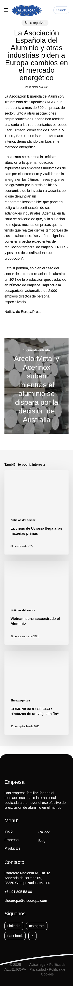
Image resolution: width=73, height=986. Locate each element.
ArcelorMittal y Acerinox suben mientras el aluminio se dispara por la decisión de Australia (36, 386)
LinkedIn (13, 926)
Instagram (37, 926)
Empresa (11, 840)
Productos (12, 848)
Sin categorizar (35, 22)
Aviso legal (37, 965)
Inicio (8, 831)
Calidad (44, 832)
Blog (41, 841)
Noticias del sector (23, 520)
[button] (6, 10)
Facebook (15, 936)
